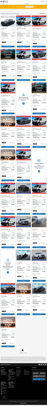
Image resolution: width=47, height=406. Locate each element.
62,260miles (13, 331)
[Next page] (26, 350)
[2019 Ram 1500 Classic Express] (39, 288)
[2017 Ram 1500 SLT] (23, 288)
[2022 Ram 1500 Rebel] (8, 121)
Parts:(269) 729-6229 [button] (11, 379)
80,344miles (44, 264)
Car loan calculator (27, 371)
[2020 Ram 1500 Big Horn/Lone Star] (39, 255)
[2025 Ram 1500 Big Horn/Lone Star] (23, 221)
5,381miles (13, 63)
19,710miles (44, 130)
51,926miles (44, 297)
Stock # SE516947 (34, 27)
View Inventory (18, 370)
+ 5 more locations (4, 397)
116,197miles (43, 63)
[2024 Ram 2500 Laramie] (8, 54)
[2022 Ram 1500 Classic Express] (23, 121)
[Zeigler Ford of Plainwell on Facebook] (39, 364)
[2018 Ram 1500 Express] (23, 255)
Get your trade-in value (29, 6)
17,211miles (28, 163)
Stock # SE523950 (19, 27)
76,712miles (28, 130)
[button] (42, 1)
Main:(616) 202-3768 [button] (4, 389)
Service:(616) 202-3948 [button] (3, 391)
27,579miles (13, 297)
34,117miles (13, 130)
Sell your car (18, 374)
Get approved (18, 371)
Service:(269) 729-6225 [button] (11, 377)
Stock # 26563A (19, 228)
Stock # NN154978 (3, 328)
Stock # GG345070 (34, 228)
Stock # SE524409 (3, 94)
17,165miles (44, 197)
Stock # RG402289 (3, 295)
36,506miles (13, 163)
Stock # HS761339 (19, 295)
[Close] (45, 6)
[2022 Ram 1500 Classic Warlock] (8, 154)
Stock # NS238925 (3, 161)
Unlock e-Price (9, 46)
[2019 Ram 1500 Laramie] (8, 21)
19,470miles (28, 63)
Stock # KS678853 (34, 94)
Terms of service (26, 374)
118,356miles (43, 230)
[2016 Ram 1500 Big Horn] (39, 221)
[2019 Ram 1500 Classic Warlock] (39, 87)
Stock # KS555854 (34, 295)
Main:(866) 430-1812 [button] (11, 375)
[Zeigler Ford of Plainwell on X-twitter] (41, 364)
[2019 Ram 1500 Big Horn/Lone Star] (23, 188)
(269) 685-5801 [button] (4, 374)
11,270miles (28, 230)
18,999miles (13, 197)
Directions (17, 375)
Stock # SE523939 (3, 228)
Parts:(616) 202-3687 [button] (4, 393)
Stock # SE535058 (19, 161)
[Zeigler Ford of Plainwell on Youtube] (43, 364)
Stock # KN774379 (3, 27)
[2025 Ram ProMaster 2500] (23, 21)
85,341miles (28, 297)
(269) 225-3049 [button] (12, 387)
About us (25, 370)
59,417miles (28, 264)
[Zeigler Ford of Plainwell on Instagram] (45, 364)
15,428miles (13, 230)
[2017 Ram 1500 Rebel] (39, 54)
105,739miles (28, 197)
